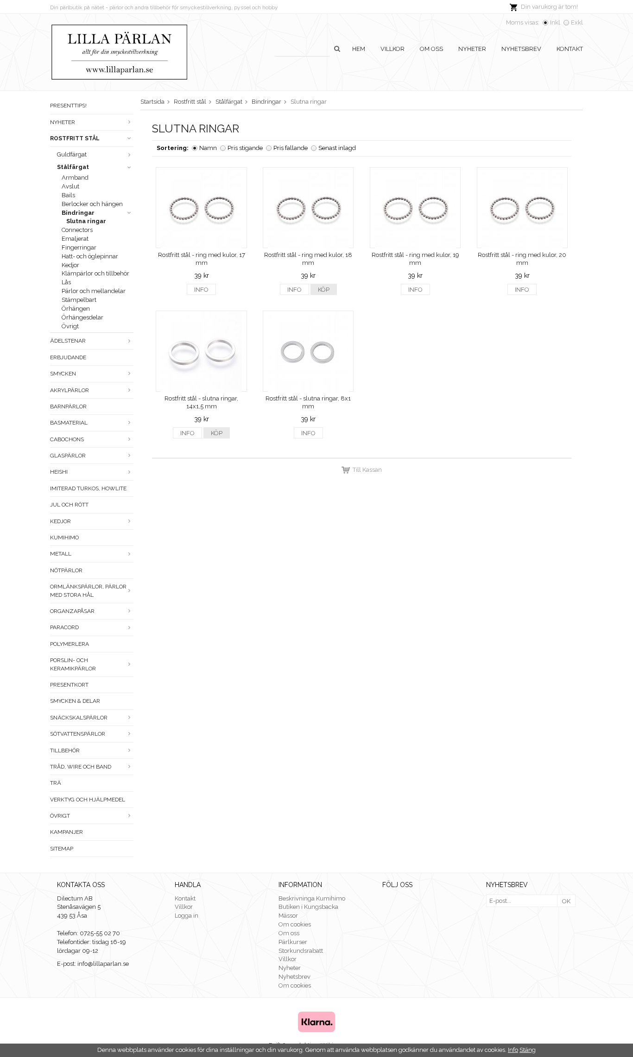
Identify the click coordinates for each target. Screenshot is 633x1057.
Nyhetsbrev (521, 48)
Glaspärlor (68, 455)
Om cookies (295, 924)
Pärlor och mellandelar (94, 291)
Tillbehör (65, 750)
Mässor (288, 915)
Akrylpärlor (69, 390)
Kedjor (70, 265)
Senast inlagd (337, 147)
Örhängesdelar (82, 317)
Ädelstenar (68, 341)
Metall (60, 553)
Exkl (577, 22)
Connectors (77, 229)
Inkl (555, 22)
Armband (75, 177)
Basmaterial (69, 422)
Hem (358, 48)
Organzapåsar (72, 611)
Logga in (186, 915)
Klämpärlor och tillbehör (95, 273)
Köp (323, 289)
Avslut (70, 186)
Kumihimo (64, 537)
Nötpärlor (66, 570)
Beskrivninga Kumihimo (312, 898)
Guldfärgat (72, 154)
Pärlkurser (293, 941)
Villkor (392, 48)
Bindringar (78, 212)
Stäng (527, 1049)
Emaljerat (75, 238)
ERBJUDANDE (68, 357)
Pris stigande (245, 147)
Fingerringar (79, 247)
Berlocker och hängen (92, 203)
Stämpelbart (79, 299)
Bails (68, 195)
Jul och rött (69, 504)
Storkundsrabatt (301, 950)
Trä (55, 783)
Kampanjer (66, 832)
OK (566, 901)
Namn (208, 147)
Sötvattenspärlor (77, 734)
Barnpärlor (68, 406)
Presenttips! (68, 105)
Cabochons (67, 439)
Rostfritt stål (75, 138)
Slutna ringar (86, 221)
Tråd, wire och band (80, 766)
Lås (66, 282)
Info (201, 289)
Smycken (63, 373)
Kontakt (570, 48)
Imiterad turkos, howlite (88, 488)
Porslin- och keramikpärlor (73, 664)
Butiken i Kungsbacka (308, 906)
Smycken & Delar (75, 701)
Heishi (59, 472)
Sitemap (61, 848)
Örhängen (76, 308)
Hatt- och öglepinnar (90, 256)
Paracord (64, 627)
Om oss (431, 48)
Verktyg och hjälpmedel (87, 799)
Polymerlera (69, 644)
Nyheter (472, 48)
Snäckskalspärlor (79, 717)
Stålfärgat (73, 166)
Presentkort (69, 685)
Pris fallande (290, 147)
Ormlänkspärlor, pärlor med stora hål (88, 590)
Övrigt (70, 326)
